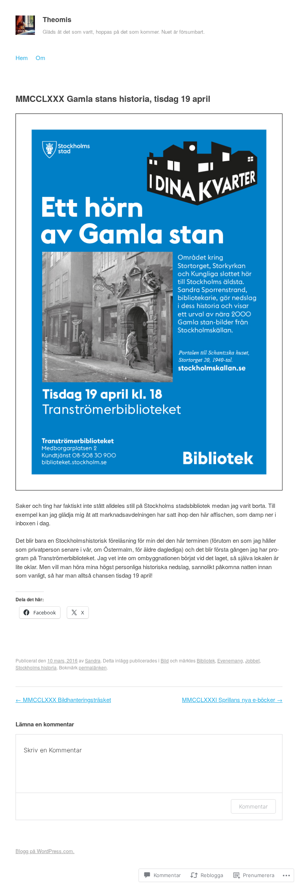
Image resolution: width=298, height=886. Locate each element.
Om (40, 57)
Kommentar (253, 806)
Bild (165, 660)
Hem (22, 57)
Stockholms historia (36, 667)
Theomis (57, 19)
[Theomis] (25, 27)
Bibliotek (206, 660)
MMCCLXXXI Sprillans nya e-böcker (232, 699)
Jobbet (252, 660)
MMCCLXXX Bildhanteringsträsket (63, 699)
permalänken (93, 667)
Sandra (92, 660)
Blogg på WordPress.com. (45, 851)
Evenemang (230, 660)
